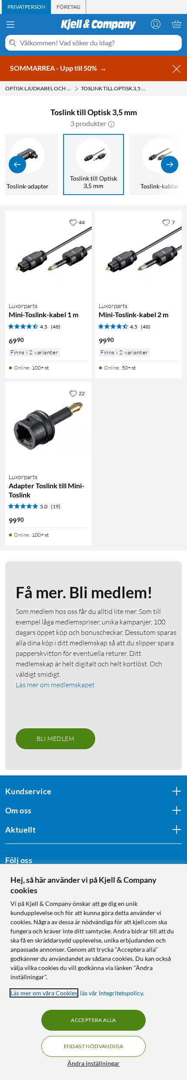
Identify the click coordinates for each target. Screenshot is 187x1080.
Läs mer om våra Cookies (43, 993)
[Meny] (10, 24)
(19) (55, 506)
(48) (55, 326)
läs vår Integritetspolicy (111, 993)
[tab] (26, 7)
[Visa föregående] (17, 164)
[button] (111, 123)
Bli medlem (55, 738)
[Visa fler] (169, 164)
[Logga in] (155, 24)
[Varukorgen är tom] (176, 24)
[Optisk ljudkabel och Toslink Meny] (76, 88)
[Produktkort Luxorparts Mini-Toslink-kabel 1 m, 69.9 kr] (48, 254)
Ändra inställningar (93, 1063)
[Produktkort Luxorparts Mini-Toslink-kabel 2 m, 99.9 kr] (138, 254)
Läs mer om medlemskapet (55, 684)
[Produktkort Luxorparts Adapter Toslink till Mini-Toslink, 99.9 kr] (48, 425)
